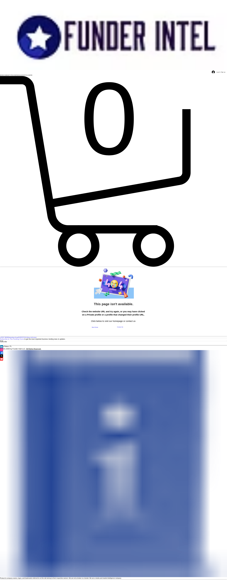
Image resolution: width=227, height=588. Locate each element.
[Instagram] (113, 349)
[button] (2, 75)
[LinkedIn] (113, 346)
